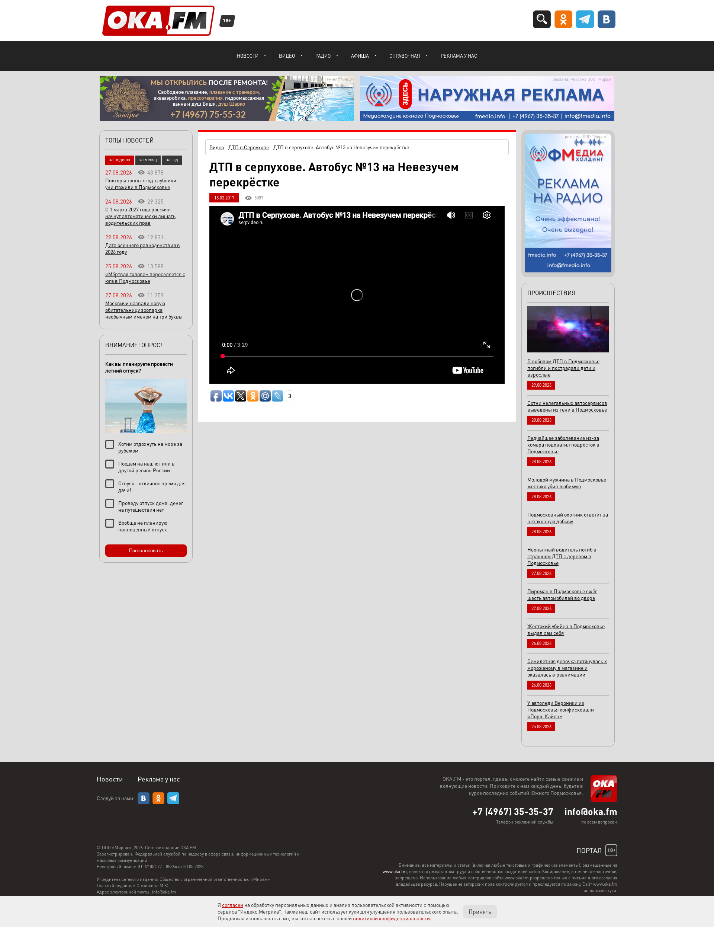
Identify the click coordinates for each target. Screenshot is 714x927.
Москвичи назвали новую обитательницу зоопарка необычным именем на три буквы (144, 310)
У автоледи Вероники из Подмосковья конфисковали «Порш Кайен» (560, 709)
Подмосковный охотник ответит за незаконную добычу (567, 517)
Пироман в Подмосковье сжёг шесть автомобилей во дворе (562, 594)
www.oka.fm (395, 871)
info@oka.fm (591, 811)
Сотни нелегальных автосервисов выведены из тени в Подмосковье (567, 406)
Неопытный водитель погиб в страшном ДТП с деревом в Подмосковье (561, 556)
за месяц (148, 159)
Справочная (404, 55)
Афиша (360, 55)
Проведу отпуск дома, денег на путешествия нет (150, 506)
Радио (323, 55)
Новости (247, 55)
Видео (287, 55)
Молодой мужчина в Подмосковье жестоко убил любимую (566, 482)
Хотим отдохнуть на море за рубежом (150, 447)
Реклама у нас (459, 55)
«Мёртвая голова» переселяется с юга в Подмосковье (145, 277)
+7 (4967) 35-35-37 (512, 811)
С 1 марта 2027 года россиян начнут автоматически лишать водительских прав (140, 216)
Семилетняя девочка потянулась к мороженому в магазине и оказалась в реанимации (567, 668)
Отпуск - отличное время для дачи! (152, 486)
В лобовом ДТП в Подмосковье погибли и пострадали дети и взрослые (563, 368)
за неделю (119, 159)
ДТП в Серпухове (248, 147)
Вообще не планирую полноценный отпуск (142, 526)
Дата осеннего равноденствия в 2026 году (142, 248)
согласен (232, 904)
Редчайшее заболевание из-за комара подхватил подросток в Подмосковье (563, 444)
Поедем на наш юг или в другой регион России (146, 466)
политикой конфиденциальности (391, 918)
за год (172, 159)
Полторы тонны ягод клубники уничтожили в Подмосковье (140, 183)
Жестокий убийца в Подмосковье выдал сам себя (566, 629)
